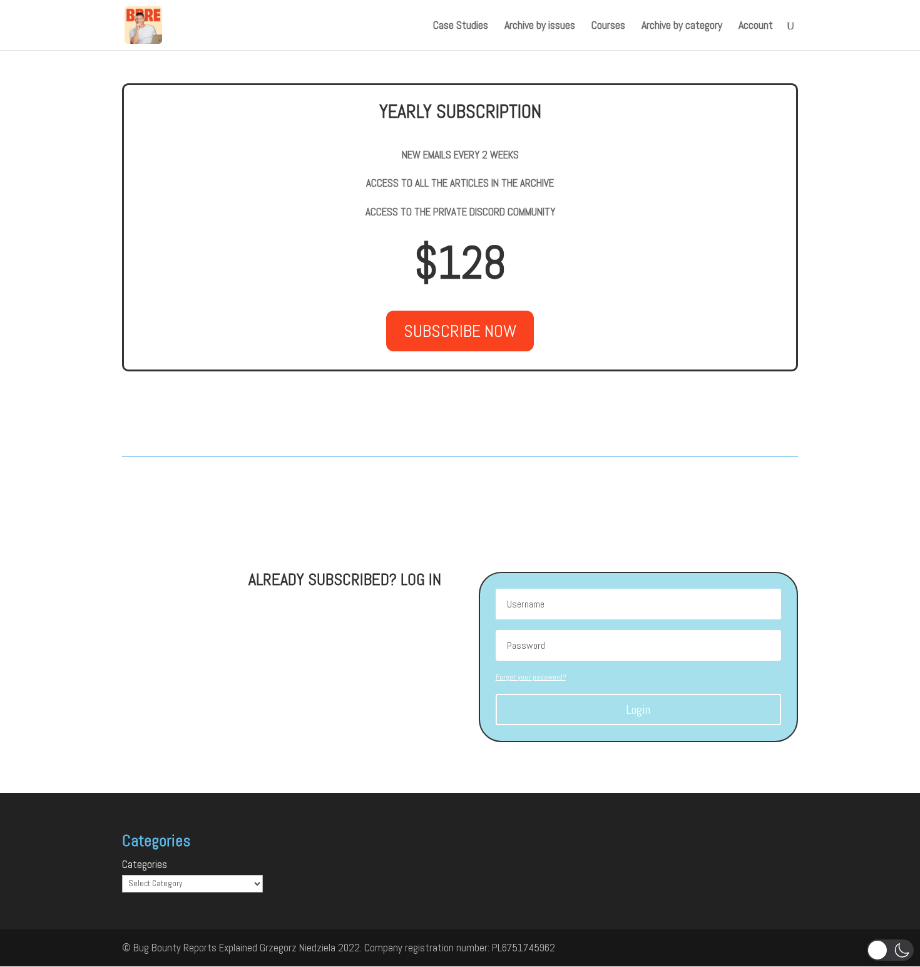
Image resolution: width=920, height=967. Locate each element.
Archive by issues (539, 26)
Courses (608, 26)
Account (756, 26)
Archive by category (681, 26)
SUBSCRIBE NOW (460, 331)
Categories (144, 864)
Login (638, 709)
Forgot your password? (531, 677)
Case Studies (460, 26)
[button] (890, 950)
